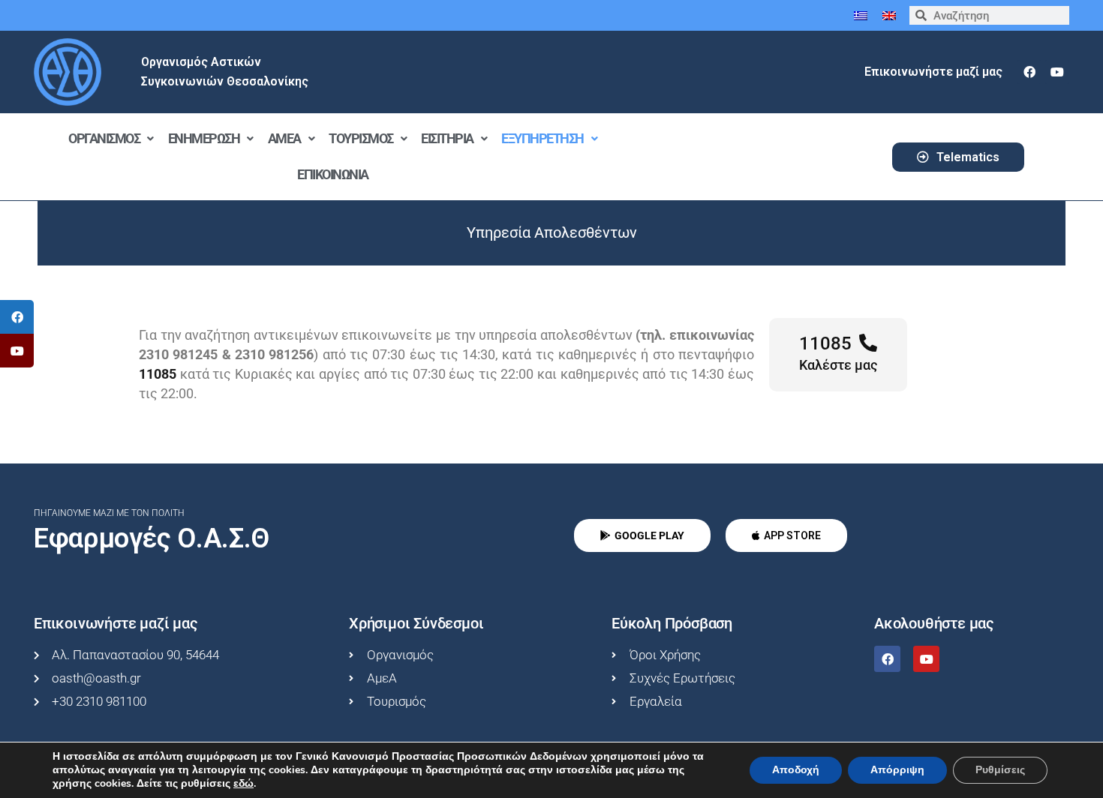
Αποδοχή (795, 770)
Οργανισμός (104, 138)
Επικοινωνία (332, 174)
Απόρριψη (897, 770)
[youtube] (1057, 72)
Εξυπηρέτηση (542, 138)
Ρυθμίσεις (1000, 770)
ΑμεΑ (284, 138)
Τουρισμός (361, 138)
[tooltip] (17, 317)
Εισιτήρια (447, 138)
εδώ (243, 783)
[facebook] (1029, 72)
